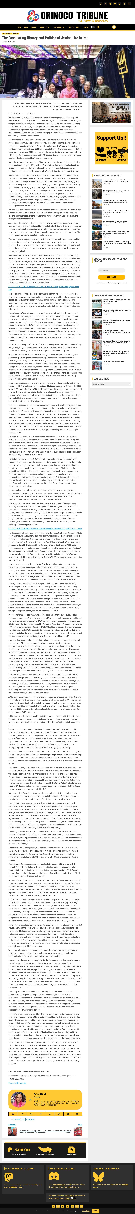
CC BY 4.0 (67, 1198)
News (26, 27)
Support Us (73, 27)
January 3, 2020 (9, 42)
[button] (98, 27)
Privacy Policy (86, 1211)
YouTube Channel (111, 27)
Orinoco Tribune (69, 1196)
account (16, 1187)
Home (19, 27)
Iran (23, 1119)
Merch (86, 27)
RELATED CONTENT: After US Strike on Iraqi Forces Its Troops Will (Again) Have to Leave (45, 529)
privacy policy (115, 282)
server (59, 1185)
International (7, 33)
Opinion (34, 27)
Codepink (17, 1119)
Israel (28, 1119)
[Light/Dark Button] (93, 27)
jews (32, 1119)
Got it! (95, 1211)
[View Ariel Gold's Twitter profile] (30, 1099)
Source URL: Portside (17, 1083)
